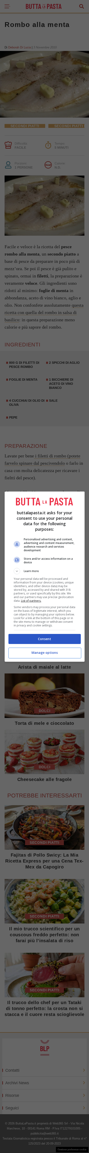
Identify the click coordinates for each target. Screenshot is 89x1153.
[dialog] (45, 576)
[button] (45, 571)
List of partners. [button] (31, 601)
